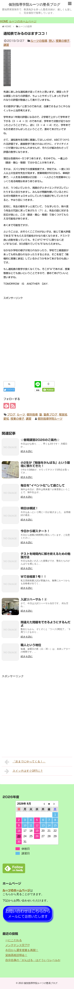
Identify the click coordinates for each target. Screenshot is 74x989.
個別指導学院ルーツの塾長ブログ (34, 4)
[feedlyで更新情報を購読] (6, 406)
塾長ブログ (50, 414)
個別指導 (32, 414)
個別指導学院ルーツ (50, 418)
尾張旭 (63, 414)
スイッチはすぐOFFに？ (28, 770)
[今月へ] (49, 803)
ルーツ (21, 414)
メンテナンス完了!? (17, 945)
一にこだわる (13, 940)
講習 (6, 45)
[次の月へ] (55, 803)
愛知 (6, 418)
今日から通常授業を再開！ (21, 950)
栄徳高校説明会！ (16, 955)
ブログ (11, 414)
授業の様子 (63, 40)
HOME (4, 21)
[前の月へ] (43, 803)
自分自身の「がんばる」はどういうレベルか (32, 960)
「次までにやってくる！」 (29, 761)
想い (51, 40)
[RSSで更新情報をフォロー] (13, 406)
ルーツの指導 (39, 40)
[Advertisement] (37, 337)
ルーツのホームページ (22, 21)
